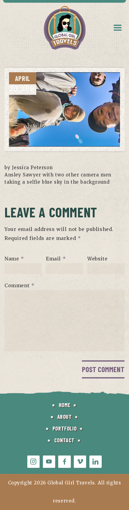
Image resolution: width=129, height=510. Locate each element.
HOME (64, 405)
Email (56, 259)
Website (97, 259)
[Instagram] (33, 462)
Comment (19, 285)
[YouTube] (49, 462)
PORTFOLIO (64, 428)
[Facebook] (64, 462)
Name (14, 259)
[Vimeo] (80, 462)
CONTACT (64, 440)
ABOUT (64, 416)
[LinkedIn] (95, 462)
